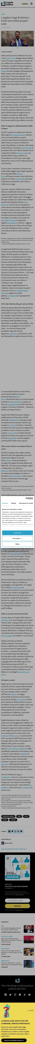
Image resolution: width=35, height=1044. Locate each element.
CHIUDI (31, 1010)
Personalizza (16, 538)
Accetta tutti (17, 533)
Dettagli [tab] (13, 503)
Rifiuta (18, 544)
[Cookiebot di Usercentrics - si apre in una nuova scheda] (25, 498)
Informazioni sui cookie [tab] (26, 503)
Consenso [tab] (5, 503)
